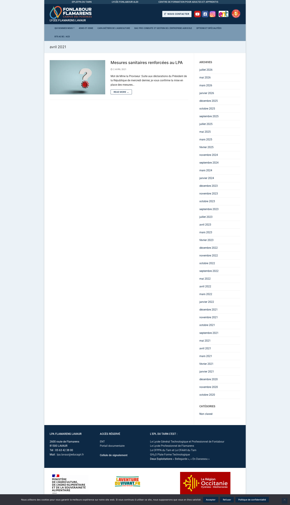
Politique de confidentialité (252, 499)
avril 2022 (205, 286)
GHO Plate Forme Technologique (170, 454)
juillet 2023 (205, 216)
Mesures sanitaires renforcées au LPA (147, 62)
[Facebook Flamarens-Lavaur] (205, 14)
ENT (102, 441)
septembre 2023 (209, 209)
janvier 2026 (206, 93)
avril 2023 (205, 224)
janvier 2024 (206, 178)
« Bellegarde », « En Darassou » (191, 458)
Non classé (205, 413)
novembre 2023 (208, 193)
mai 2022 (205, 278)
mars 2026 (205, 85)
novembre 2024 (208, 155)
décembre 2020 (208, 379)
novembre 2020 (208, 387)
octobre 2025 (207, 108)
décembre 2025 (208, 100)
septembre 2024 (209, 162)
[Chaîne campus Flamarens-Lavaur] (197, 14)
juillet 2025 (205, 124)
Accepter (210, 499)
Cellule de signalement (113, 455)
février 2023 (206, 240)
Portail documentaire (112, 445)
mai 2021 (205, 340)
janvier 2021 (206, 371)
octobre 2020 (207, 394)
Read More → (121, 92)
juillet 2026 (205, 69)
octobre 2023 (207, 201)
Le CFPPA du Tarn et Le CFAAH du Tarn (173, 450)
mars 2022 (205, 294)
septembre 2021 (209, 333)
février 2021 (206, 363)
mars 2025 (205, 139)
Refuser (227, 499)
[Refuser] (284, 501)
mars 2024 (205, 170)
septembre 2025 (209, 116)
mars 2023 (205, 232)
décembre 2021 (208, 309)
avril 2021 (205, 348)
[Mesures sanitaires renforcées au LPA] (77, 77)
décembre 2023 (208, 185)
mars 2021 (205, 356)
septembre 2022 (209, 271)
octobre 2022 (207, 263)
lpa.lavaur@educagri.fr (70, 454)
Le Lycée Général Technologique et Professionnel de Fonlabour (187, 441)
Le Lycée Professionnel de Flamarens (172, 445)
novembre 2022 (208, 255)
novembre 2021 (208, 317)
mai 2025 (205, 131)
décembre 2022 (208, 247)
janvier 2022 (206, 301)
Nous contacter (178, 14)
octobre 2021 (207, 325)
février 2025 (206, 147)
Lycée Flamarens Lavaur (68, 20)
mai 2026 (205, 77)
